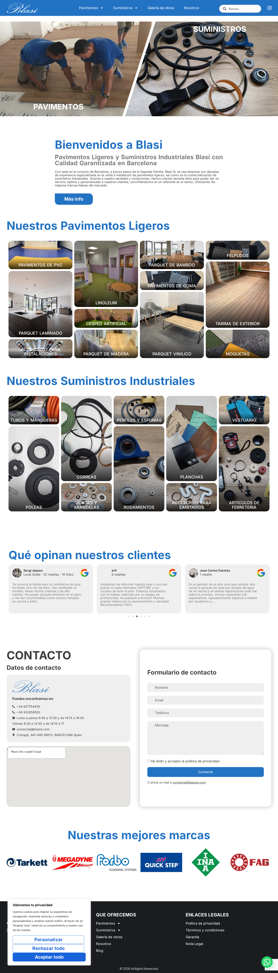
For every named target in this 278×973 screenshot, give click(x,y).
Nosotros (191, 8)
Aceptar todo (49, 957)
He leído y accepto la (185, 761)
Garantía (192, 937)
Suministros (123, 8)
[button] (11, 588)
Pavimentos (88, 8)
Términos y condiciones (205, 930)
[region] (49, 932)
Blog (99, 951)
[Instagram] (269, 8)
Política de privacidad (203, 923)
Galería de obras (161, 8)
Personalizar (48, 939)
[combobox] (240, 9)
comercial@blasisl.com (189, 782)
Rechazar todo (48, 948)
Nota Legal (194, 944)
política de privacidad (202, 761)
